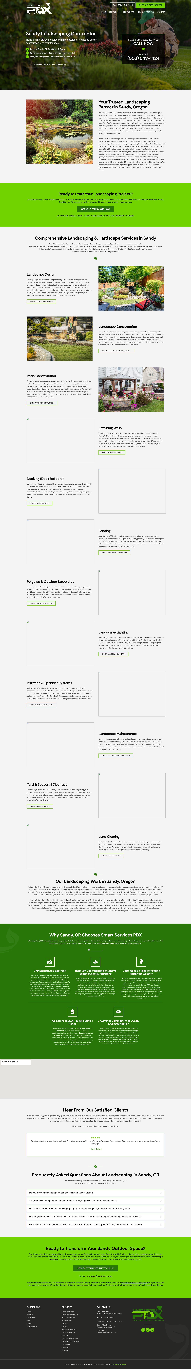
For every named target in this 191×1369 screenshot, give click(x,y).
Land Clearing (66, 1344)
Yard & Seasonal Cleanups (70, 1341)
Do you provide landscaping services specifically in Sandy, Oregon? (61, 1192)
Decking (64, 1323)
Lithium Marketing (119, 1364)
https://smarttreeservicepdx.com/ (134, 1283)
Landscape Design (68, 1311)
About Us (150, 12)
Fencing (64, 1326)
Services (113, 12)
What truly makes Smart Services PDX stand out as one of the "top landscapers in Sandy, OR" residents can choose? (85, 1224)
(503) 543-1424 (143, 58)
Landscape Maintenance (70, 1338)
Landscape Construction (70, 1314)
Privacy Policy (32, 1326)
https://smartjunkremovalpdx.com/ (84, 1285)
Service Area (129, 12)
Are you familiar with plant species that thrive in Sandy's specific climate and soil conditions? (73, 1200)
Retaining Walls (67, 1320)
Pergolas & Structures (69, 1329)
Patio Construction (68, 1317)
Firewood (65, 1350)
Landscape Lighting (68, 1332)
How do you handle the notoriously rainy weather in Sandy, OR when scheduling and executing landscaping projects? (85, 1216)
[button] (95, 1192)
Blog (140, 12)
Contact (161, 12)
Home (103, 12)
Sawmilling (65, 1347)
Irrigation (65, 1335)
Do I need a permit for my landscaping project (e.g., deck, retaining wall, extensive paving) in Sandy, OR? (79, 1208)
